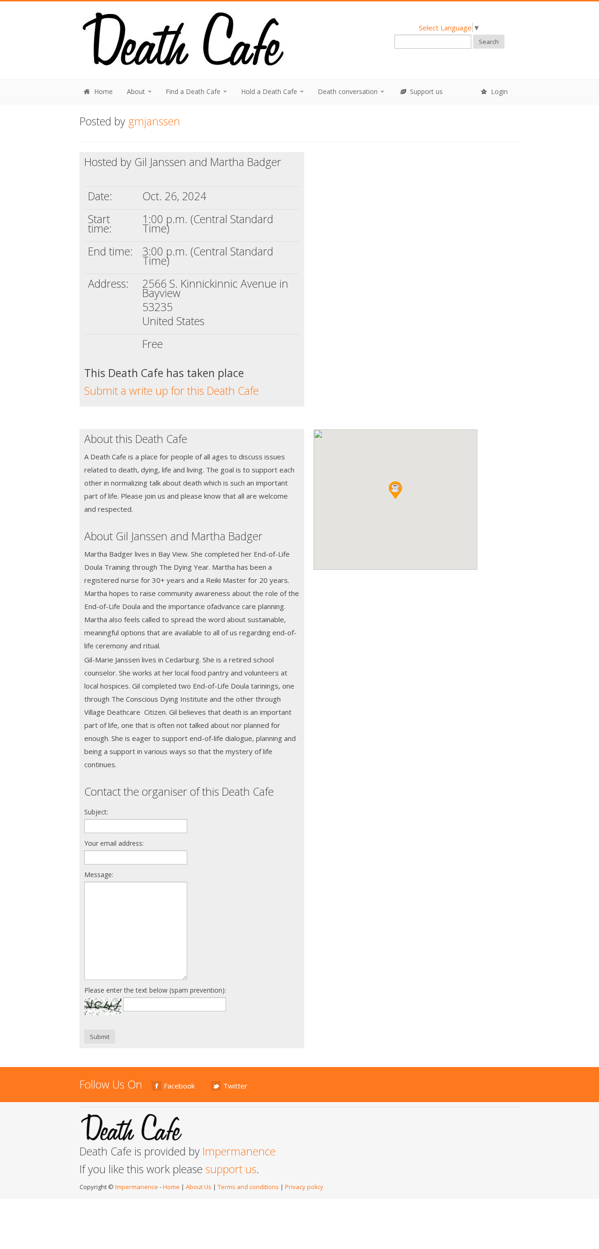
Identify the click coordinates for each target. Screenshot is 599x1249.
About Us (199, 1187)
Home (102, 91)
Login (498, 91)
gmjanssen (154, 121)
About (137, 91)
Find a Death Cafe (194, 91)
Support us (425, 91)
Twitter (235, 1085)
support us (230, 1169)
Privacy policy (304, 1187)
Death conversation (349, 91)
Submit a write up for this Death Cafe (171, 390)
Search (489, 41)
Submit (100, 1036)
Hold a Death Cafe (270, 91)
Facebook (179, 1085)
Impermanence (239, 1151)
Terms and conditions (248, 1187)
